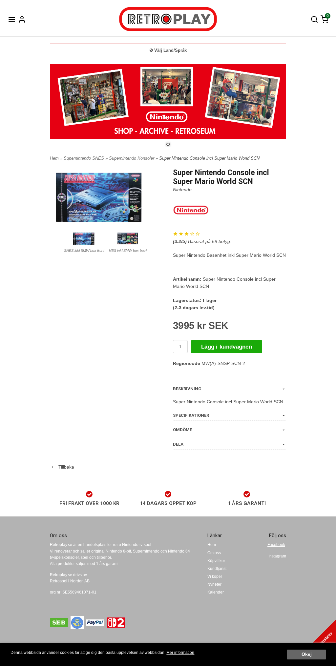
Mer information (180, 652)
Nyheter (214, 584)
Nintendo (182, 189)
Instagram (277, 556)
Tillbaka (64, 467)
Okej (307, 654)
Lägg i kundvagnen (226, 347)
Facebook (276, 544)
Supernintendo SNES (84, 158)
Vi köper (214, 576)
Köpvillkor (216, 560)
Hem (54, 158)
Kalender (215, 592)
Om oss (214, 553)
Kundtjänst (216, 568)
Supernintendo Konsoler (132, 158)
